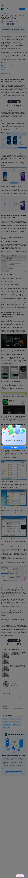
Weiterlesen (14, 443)
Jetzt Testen (14, 447)
